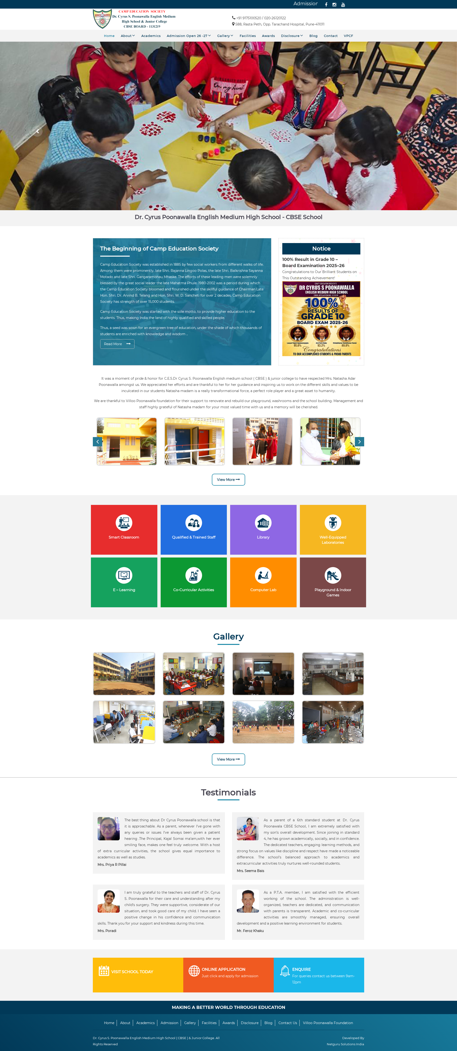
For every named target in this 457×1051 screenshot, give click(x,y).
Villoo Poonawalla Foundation (328, 1023)
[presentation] (97, 441)
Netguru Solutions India (345, 1044)
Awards (268, 36)
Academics (151, 36)
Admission (169, 1023)
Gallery (224, 36)
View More (226, 480)
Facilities (248, 36)
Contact (331, 36)
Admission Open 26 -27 (188, 36)
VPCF (348, 36)
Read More (113, 344)
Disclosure (291, 36)
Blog (313, 36)
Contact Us (287, 1023)
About (127, 36)
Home (109, 36)
